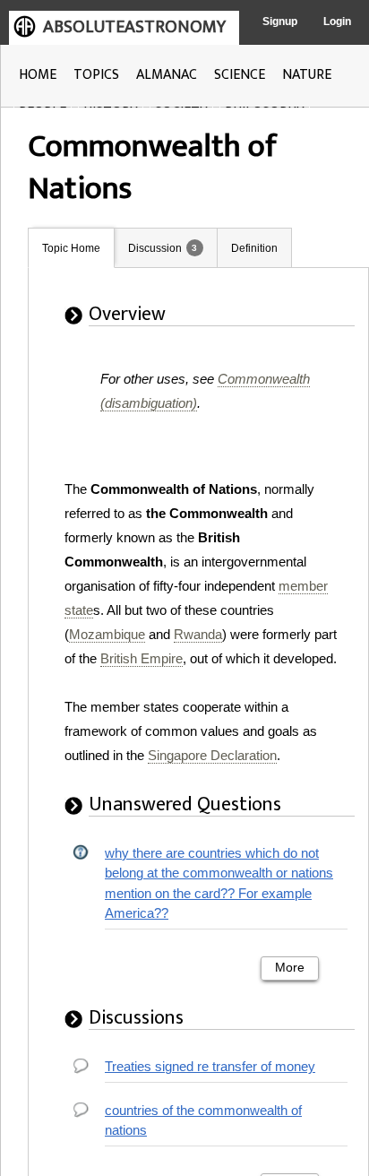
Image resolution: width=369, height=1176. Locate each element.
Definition (254, 248)
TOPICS (96, 75)
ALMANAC (166, 75)
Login (337, 21)
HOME (37, 75)
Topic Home (71, 248)
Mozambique (107, 634)
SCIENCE (239, 75)
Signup (279, 21)
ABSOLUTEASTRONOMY (134, 27)
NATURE (306, 75)
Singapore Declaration (212, 755)
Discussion (155, 248)
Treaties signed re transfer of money (210, 1066)
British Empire (141, 658)
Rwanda (198, 634)
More (290, 967)
